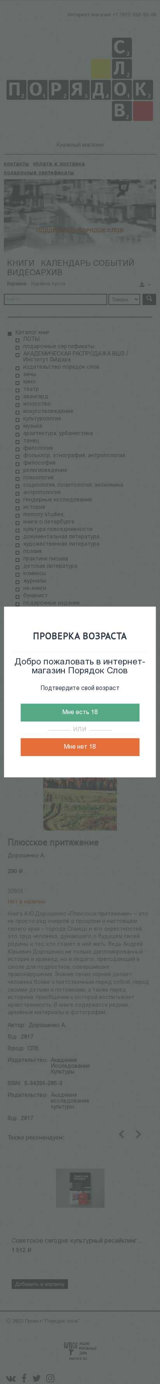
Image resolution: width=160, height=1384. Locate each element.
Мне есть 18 (80, 712)
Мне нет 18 (80, 747)
